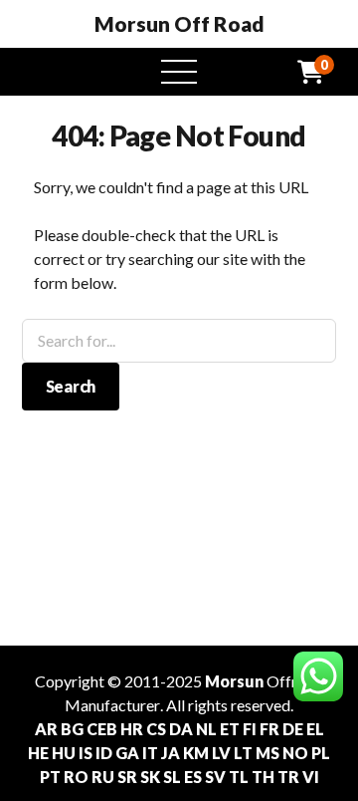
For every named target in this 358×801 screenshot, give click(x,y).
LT (243, 752)
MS (267, 752)
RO (76, 776)
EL (315, 728)
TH (263, 776)
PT (50, 776)
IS (85, 752)
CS (156, 728)
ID (103, 752)
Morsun (234, 680)
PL (320, 752)
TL (239, 776)
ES (193, 776)
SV (215, 776)
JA (170, 752)
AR (46, 728)
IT (150, 752)
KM (196, 752)
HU (64, 752)
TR (288, 776)
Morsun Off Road (179, 24)
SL (172, 776)
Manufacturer (112, 704)
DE (292, 728)
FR (269, 728)
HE (38, 752)
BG (72, 728)
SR (127, 776)
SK (150, 776)
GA (127, 752)
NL (206, 728)
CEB (102, 728)
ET (230, 728)
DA (181, 728)
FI (250, 728)
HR (131, 728)
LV (221, 752)
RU (102, 776)
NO (295, 752)
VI (310, 776)
